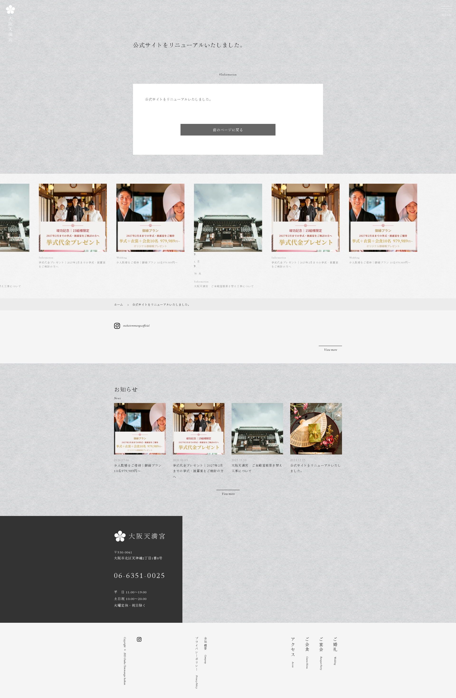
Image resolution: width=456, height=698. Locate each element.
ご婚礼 (335, 651)
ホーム (118, 304)
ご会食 (307, 653)
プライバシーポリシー (197, 663)
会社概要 (206, 650)
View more (330, 350)
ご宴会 (321, 653)
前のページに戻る (228, 129)
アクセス (293, 652)
